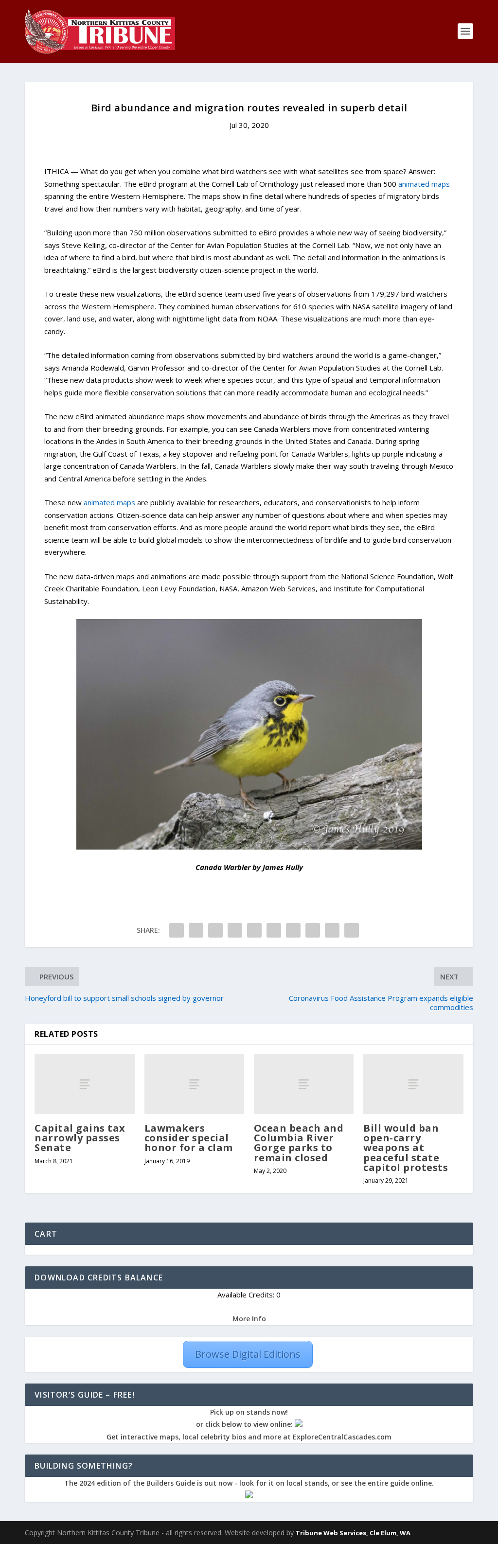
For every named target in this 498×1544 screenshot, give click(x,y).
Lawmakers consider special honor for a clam (188, 1137)
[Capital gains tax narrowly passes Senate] (84, 1084)
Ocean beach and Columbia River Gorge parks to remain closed (299, 1142)
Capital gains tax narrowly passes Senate (80, 1137)
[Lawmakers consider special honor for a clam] (194, 1084)
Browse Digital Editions (248, 1354)
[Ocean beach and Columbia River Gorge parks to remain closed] (304, 1084)
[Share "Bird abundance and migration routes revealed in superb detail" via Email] (332, 930)
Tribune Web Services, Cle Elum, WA (353, 1532)
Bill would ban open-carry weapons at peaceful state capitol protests (405, 1147)
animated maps (424, 184)
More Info (249, 1318)
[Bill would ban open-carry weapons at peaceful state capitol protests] (413, 1084)
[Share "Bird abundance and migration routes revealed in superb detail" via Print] (351, 930)
